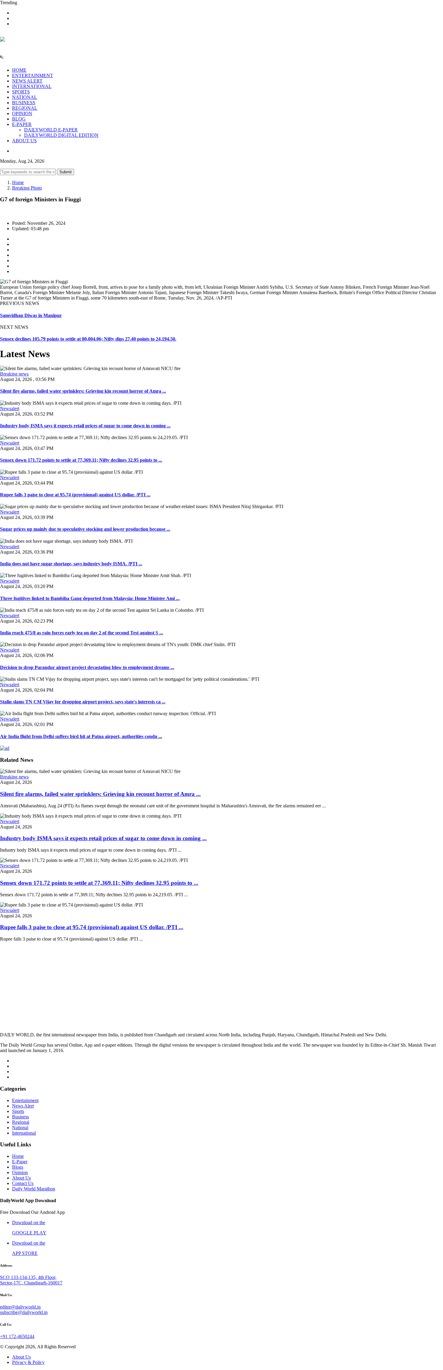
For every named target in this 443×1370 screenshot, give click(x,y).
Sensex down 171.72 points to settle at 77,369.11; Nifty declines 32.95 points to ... (81, 460)
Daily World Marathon (33, 1188)
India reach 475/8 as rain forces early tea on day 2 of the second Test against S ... (81, 632)
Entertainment (25, 1100)
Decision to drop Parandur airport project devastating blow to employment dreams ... (87, 667)
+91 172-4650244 (17, 1336)
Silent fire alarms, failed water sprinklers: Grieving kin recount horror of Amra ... (83, 391)
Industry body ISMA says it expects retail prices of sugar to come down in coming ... (85, 425)
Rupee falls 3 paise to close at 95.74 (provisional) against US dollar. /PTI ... (75, 494)
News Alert (23, 1105)
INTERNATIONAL (32, 86)
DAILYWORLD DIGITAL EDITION (61, 135)
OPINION (22, 113)
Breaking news (14, 373)
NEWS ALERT (27, 80)
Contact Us (22, 1183)
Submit (65, 172)
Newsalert (9, 408)
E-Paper (19, 1161)
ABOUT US (24, 140)
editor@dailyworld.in (20, 1306)
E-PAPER (22, 124)
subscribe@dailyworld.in (24, 1312)
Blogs (17, 1167)
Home (18, 182)
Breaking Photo (27, 187)
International (24, 1133)
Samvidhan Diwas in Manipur (31, 315)
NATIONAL (24, 97)
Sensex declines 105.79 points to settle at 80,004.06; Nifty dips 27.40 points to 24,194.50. (88, 338)
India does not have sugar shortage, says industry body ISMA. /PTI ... (71, 563)
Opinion (20, 1172)
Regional (20, 1122)
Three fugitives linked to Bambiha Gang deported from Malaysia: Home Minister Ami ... (90, 598)
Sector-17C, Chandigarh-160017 (31, 1282)
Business (20, 1116)
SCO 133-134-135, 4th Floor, (28, 1277)
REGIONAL (24, 108)
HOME (19, 70)
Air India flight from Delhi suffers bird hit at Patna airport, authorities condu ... (81, 736)
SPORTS (21, 91)
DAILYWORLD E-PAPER (51, 129)
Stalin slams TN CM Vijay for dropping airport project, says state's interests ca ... (82, 701)
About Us (21, 1177)
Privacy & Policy (28, 1362)
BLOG (19, 118)
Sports (18, 1111)
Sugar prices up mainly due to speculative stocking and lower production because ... (85, 529)
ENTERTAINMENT (32, 75)
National (20, 1127)
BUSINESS (23, 102)
